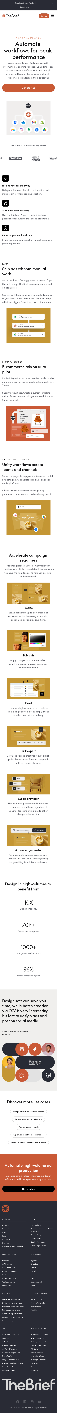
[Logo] (5, 1208)
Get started (28, 87)
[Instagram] (32, 1402)
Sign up (44, 15)
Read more (24, 7)
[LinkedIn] (25, 1402)
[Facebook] (17, 1402)
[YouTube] (39, 1402)
